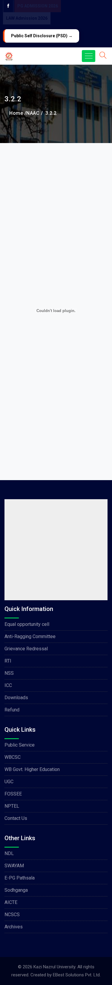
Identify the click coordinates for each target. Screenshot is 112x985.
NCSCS (12, 914)
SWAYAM (14, 865)
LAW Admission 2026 (26, 18)
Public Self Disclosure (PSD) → (42, 35)
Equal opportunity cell (26, 624)
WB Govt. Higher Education (32, 769)
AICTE (10, 902)
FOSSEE (13, 794)
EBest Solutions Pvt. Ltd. (77, 975)
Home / (17, 113)
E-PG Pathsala (19, 878)
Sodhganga (16, 890)
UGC (8, 781)
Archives (13, 927)
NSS (9, 673)
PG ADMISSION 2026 (37, 6)
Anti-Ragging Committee (30, 636)
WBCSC (12, 757)
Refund (11, 710)
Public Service (19, 745)
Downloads (16, 697)
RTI (7, 661)
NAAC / (34, 113)
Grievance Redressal (26, 649)
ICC (8, 685)
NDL (9, 853)
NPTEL (11, 806)
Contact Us (15, 818)
